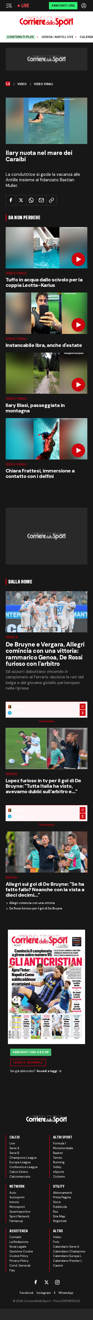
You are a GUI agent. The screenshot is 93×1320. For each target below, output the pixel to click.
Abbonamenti (62, 1193)
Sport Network (19, 1216)
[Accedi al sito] (84, 6)
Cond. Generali (19, 1265)
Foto (56, 1242)
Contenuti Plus (20, 37)
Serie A (12, 637)
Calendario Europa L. (67, 1256)
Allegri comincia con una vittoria (32, 903)
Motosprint (17, 1207)
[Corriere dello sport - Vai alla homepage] (46, 22)
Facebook (27, 1293)
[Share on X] (21, 200)
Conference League (23, 1167)
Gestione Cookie (21, 1251)
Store (57, 1202)
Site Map (59, 1216)
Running (59, 1162)
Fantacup (16, 1221)
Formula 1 (59, 1143)
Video (22, 84)
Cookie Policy (18, 1256)
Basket (58, 1153)
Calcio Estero (18, 1172)
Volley (57, 1167)
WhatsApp (65, 1293)
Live (25, 5)
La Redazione (18, 1242)
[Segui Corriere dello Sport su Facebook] (35, 1282)
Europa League (20, 1162)
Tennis (57, 1158)
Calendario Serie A (66, 1247)
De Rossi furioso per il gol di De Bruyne (35, 908)
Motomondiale (63, 1148)
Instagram (44, 1293)
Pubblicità (60, 1207)
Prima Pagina (62, 1197)
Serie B (14, 1153)
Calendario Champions (69, 1251)
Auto (12, 1193)
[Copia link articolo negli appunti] (51, 200)
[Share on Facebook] (11, 200)
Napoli (12, 877)
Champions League (23, 1158)
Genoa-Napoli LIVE (57, 37)
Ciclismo (59, 1177)
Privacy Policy (18, 1261)
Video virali (16, 273)
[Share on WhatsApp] (31, 200)
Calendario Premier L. (68, 1261)
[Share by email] (41, 200)
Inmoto (14, 1202)
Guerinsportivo (19, 1212)
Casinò (58, 1265)
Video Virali (43, 84)
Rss (55, 1212)
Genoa (11, 773)
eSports (58, 1172)
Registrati (60, 1221)
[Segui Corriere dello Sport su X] (46, 1282)
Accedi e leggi (47, 1071)
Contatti (15, 1237)
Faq (12, 1270)
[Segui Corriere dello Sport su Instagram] (57, 1282)
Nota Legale (17, 1247)
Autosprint (16, 1197)
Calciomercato (19, 1177)
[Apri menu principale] (9, 6)
